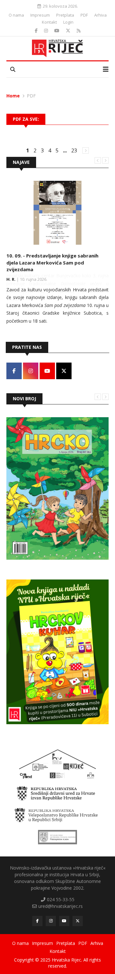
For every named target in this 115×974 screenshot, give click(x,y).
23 (74, 150)
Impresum (40, 15)
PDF (84, 15)
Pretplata (65, 15)
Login (68, 22)
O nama (16, 15)
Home (13, 96)
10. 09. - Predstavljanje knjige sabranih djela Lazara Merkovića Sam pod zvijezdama (52, 262)
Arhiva (100, 15)
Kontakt (49, 22)
